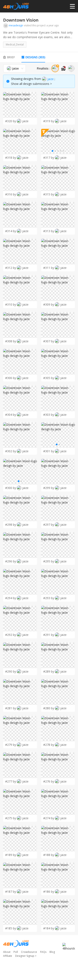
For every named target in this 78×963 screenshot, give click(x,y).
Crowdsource (29, 952)
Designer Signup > (25, 956)
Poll (16, 952)
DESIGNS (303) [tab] (35, 57)
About (6, 952)
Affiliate (7, 956)
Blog (52, 952)
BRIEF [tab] (11, 57)
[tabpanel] (39, 498)
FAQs (43, 952)
